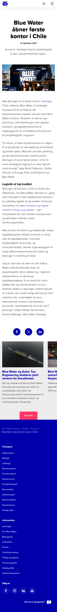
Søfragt (5, 458)
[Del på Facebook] (16, 332)
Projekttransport (10, 484)
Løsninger (6, 526)
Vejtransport (8, 453)
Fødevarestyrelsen (11, 573)
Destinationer (8, 505)
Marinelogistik (9, 499)
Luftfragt (6, 463)
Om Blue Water (9, 531)
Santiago (47, 101)
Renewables (8, 489)
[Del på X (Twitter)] (28, 332)
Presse (5, 547)
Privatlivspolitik (9, 562)
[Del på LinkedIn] (40, 332)
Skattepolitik (8, 568)
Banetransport (9, 468)
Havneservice (8, 479)
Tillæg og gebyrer (10, 557)
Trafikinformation (10, 552)
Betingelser (7, 536)
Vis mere (28, 415)
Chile (43, 160)
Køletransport (8, 494)
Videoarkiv (7, 542)
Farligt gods (7, 510)
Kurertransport (9, 473)
